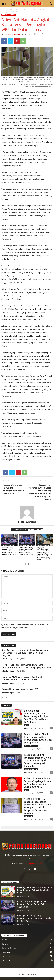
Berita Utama (6, 956)
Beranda (4, 10)
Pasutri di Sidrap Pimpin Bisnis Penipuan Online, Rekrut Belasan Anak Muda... (32, 904)
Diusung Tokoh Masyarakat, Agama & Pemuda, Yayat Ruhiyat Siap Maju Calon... (34, 890)
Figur (26, 725)
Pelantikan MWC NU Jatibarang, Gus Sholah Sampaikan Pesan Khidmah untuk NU (21, 678)
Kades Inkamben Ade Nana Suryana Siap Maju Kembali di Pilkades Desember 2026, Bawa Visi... (38, 782)
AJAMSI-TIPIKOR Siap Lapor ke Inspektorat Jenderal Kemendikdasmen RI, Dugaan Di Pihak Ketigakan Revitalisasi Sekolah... (38, 806)
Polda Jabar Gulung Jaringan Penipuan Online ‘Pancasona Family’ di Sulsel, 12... (34, 918)
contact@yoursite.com (33, 864)
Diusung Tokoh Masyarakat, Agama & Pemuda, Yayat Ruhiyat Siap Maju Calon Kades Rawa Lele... (36, 716)
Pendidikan (28, 816)
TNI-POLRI (5, 961)
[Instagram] (24, 869)
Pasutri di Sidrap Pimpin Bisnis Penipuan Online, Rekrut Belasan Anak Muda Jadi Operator (8, 550)
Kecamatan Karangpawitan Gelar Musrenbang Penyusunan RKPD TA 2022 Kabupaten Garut (40, 492)
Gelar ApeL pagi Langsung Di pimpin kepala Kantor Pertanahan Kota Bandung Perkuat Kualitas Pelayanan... (25, 653)
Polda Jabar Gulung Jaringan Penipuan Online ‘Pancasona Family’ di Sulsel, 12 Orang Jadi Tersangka (26, 550)
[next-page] (28, 563)
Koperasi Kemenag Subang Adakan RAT (19, 689)
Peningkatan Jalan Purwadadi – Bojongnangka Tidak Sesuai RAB (13, 489)
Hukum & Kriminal (15, 10)
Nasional (4, 944)
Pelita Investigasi (13, 34)
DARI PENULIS (35, 530)
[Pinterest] (17, 41)
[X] (10, 41)
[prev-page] (25, 563)
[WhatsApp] (23, 41)
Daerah (4, 940)
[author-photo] (27, 512)
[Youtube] (35, 869)
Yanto (26, 728)
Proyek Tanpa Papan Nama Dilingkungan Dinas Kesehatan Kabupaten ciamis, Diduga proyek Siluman (26, 666)
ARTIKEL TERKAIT (19, 530)
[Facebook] (4, 41)
